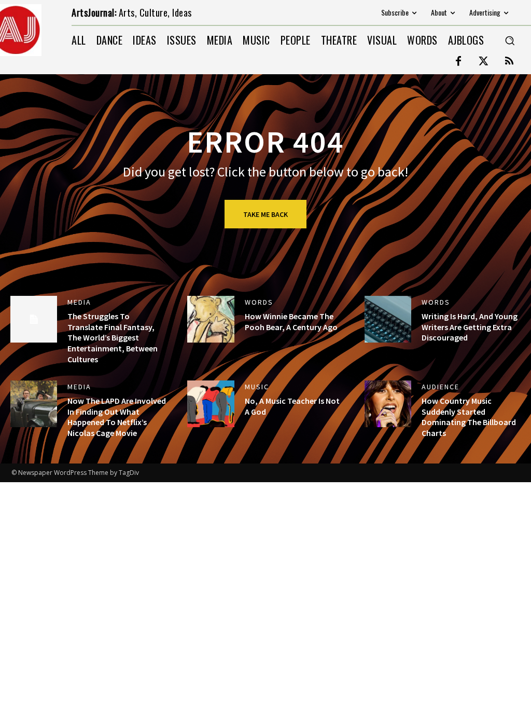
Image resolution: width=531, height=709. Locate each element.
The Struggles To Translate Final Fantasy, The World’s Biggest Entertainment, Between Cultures (112, 337)
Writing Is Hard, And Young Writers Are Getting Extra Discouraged (470, 327)
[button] (509, 40)
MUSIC (257, 386)
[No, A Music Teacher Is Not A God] (210, 403)
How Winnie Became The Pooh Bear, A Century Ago (291, 321)
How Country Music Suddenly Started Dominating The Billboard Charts (469, 417)
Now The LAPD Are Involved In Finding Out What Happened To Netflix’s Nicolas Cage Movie (116, 417)
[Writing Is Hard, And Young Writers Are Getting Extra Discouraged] (388, 319)
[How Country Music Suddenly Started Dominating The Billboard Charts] (388, 403)
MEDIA (79, 302)
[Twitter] (483, 61)
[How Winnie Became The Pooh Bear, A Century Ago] (210, 319)
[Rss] (509, 61)
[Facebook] (458, 61)
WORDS (259, 302)
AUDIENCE (440, 386)
